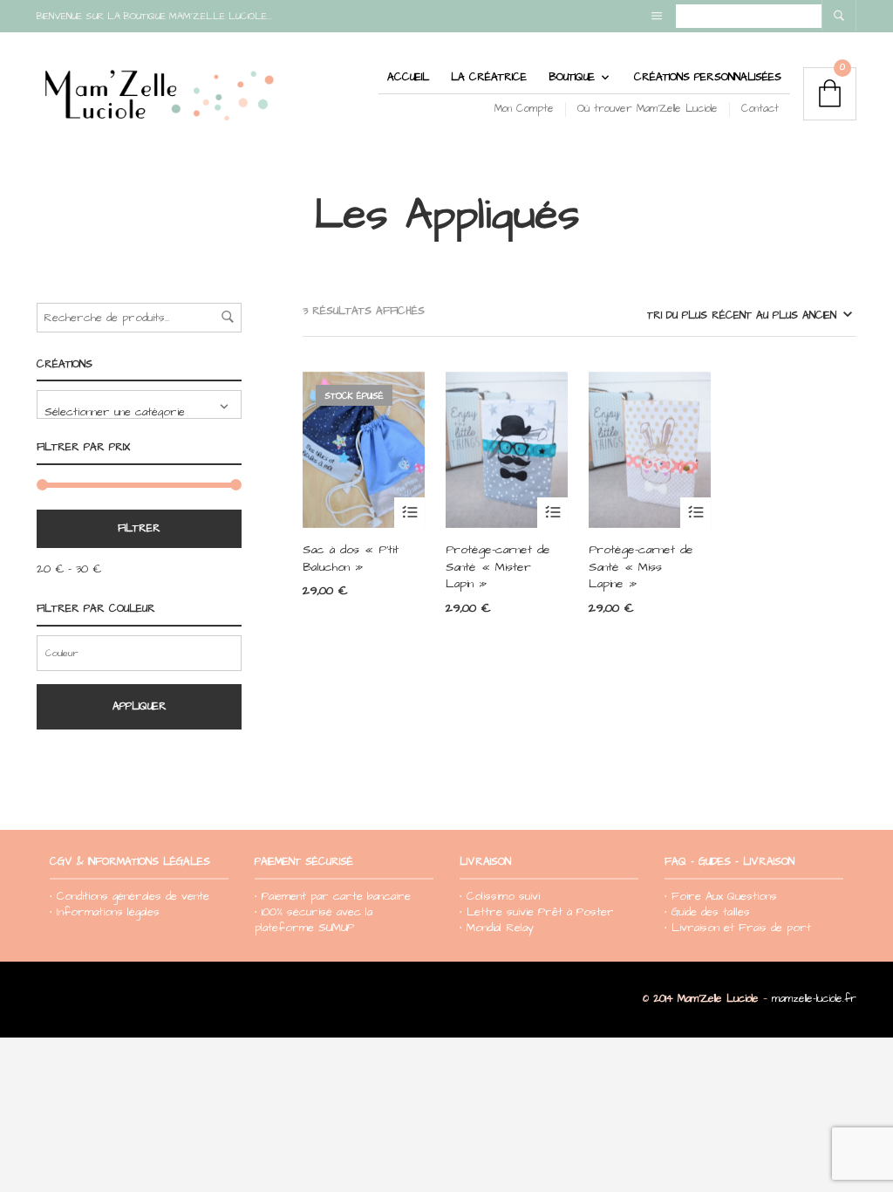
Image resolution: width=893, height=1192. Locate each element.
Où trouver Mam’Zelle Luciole (647, 109)
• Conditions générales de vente (129, 896)
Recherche (228, 317)
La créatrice (489, 77)
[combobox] (139, 404)
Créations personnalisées (707, 77)
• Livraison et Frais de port (738, 927)
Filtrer (139, 528)
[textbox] (139, 404)
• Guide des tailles (707, 912)
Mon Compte (524, 109)
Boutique (572, 77)
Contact (760, 109)
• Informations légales (105, 912)
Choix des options (409, 512)
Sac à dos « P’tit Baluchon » (351, 558)
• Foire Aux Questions (721, 896)
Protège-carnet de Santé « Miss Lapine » (641, 567)
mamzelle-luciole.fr (814, 998)
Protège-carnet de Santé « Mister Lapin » (498, 567)
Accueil (408, 77)
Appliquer (139, 706)
